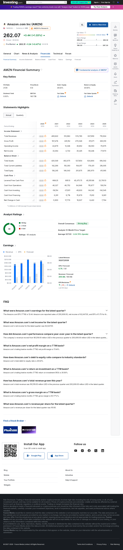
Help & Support (71, 480)
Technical (57, 53)
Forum (68, 53)
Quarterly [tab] (20, 115)
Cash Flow (52, 59)
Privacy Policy (102, 544)
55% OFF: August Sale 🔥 (81, 2)
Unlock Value (100, 35)
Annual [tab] (8, 115)
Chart (16, 53)
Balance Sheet (40, 59)
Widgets (7, 485)
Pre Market (10, 44)
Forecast (78, 59)
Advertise (69, 475)
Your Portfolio (9, 480)
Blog (5, 470)
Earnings (69, 59)
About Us (69, 470)
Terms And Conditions (85, 544)
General (7, 53)
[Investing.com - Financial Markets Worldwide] (12, 2)
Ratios (60, 59)
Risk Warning (115, 544)
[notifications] (113, 2)
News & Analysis (30, 53)
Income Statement (25, 59)
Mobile (6, 475)
